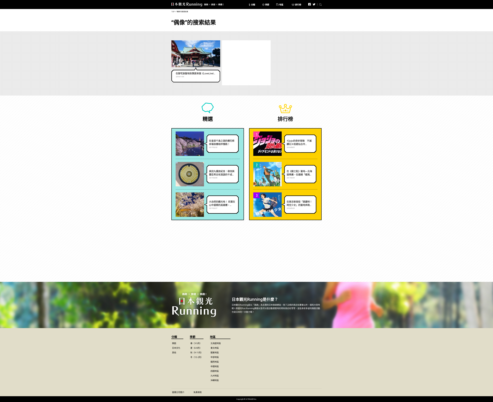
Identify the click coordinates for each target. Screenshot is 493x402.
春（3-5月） (196, 343)
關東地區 (215, 352)
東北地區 (215, 347)
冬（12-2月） (196, 357)
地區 (281, 4)
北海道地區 (216, 343)
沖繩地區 (215, 380)
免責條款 (197, 392)
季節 (267, 4)
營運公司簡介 (178, 392)
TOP (173, 12)
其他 (174, 352)
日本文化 (176, 347)
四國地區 (215, 371)
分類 (253, 4)
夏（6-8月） (196, 347)
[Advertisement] (246, 63)
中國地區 (215, 366)
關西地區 (215, 361)
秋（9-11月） (196, 352)
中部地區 (215, 357)
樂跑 (174, 343)
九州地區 (215, 375)
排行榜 (298, 4)
